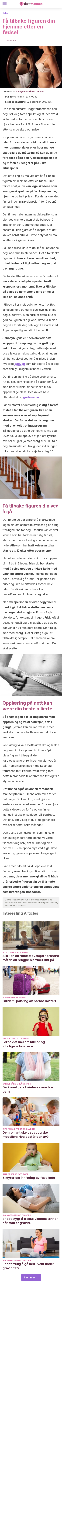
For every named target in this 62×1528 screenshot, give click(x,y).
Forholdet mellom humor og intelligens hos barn (24, 1044)
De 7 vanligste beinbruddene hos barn (28, 1089)
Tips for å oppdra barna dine (19, 1129)
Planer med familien (14, 997)
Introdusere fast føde (15, 1174)
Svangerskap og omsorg (17, 1215)
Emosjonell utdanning (16, 1038)
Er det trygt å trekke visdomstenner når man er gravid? (30, 1221)
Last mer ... (31, 1277)
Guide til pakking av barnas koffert (29, 1001)
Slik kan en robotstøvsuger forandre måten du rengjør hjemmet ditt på (31, 958)
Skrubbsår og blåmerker (17, 1084)
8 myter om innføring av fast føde (29, 1178)
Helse (5, 13)
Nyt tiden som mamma (15, 952)
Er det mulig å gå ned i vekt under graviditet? (28, 1266)
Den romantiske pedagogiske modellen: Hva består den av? (26, 1135)
